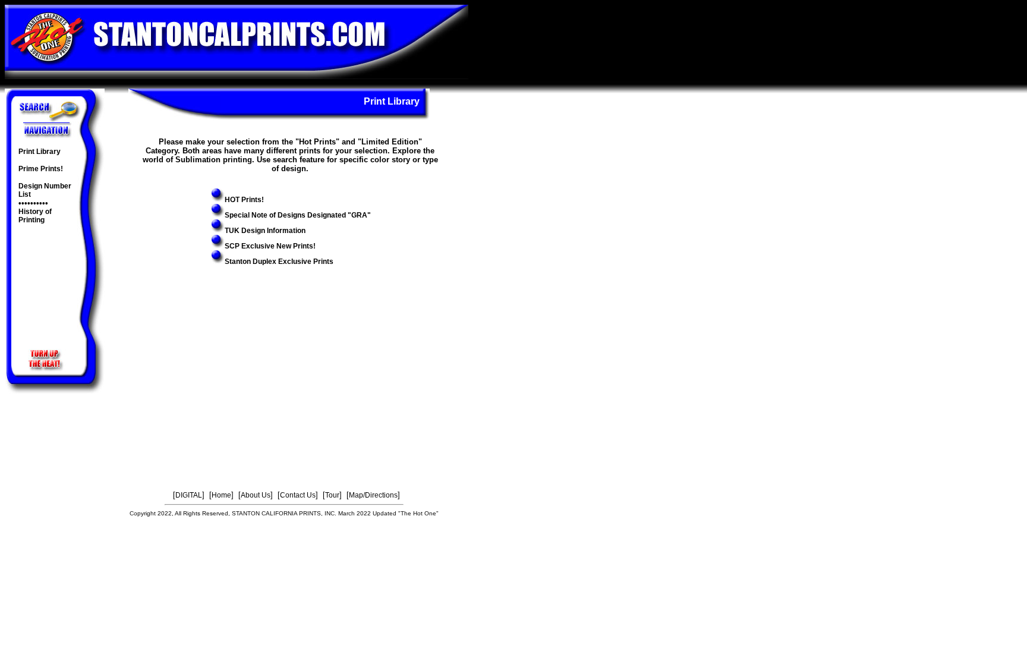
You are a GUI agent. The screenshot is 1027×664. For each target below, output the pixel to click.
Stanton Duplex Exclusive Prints (279, 261)
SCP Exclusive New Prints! (270, 246)
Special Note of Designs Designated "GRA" (298, 215)
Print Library (39, 151)
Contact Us (298, 495)
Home (221, 495)
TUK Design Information (265, 230)
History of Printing (35, 215)
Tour (332, 495)
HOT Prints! (244, 200)
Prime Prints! (40, 169)
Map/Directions (373, 495)
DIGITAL (188, 495)
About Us (255, 495)
